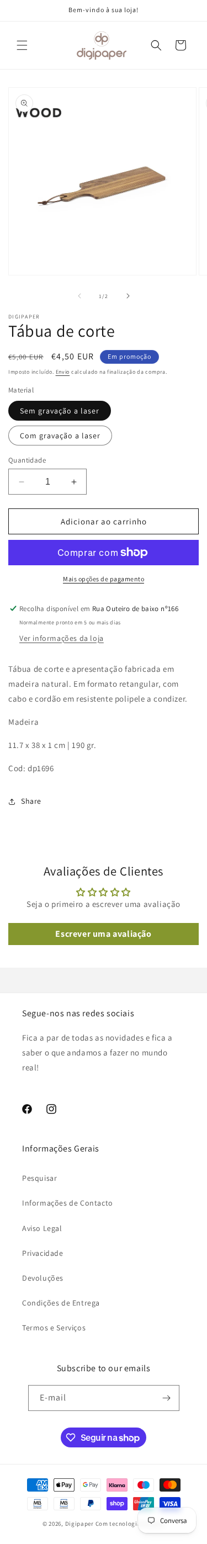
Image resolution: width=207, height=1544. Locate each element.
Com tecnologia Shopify (129, 1523)
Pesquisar (39, 1178)
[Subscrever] (167, 1398)
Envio (63, 371)
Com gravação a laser (60, 436)
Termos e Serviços (54, 1328)
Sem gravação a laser (59, 411)
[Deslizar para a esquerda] (79, 296)
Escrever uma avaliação (103, 934)
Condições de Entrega (61, 1303)
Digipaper (79, 1523)
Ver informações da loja (61, 638)
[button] (22, 45)
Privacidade (42, 1253)
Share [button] (31, 801)
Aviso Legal (42, 1228)
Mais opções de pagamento (103, 579)
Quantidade (27, 460)
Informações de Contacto (67, 1203)
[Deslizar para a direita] (128, 296)
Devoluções (42, 1278)
